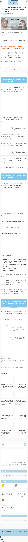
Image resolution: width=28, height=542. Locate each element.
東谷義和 (16, 367)
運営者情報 (25, 531)
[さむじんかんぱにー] (14, 3)
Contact (9, 531)
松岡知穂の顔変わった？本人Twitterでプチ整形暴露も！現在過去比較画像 (17, 152)
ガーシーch (12, 367)
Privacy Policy (15, 531)
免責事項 (20, 531)
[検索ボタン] (27, 1)
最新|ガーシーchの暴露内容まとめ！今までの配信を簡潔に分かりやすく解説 (17, 128)
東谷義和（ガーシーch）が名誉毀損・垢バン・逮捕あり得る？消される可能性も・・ (17, 338)
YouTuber (4, 13)
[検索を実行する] (25, 444)
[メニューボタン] (1, 1)
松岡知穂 (3, 91)
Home (2, 531)
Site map (6, 531)
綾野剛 (21, 367)
